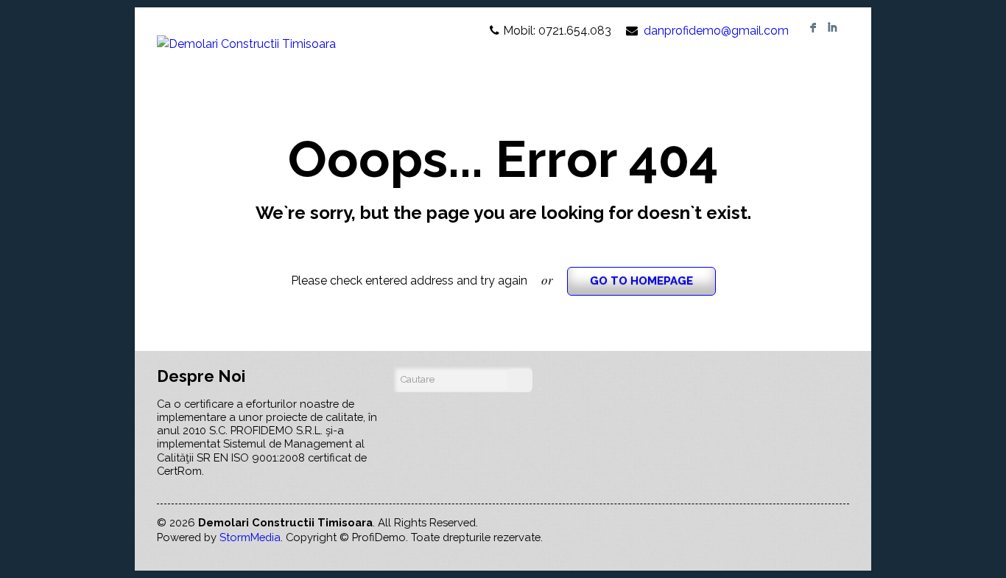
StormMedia (250, 537)
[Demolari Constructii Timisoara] (246, 30)
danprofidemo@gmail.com (716, 31)
